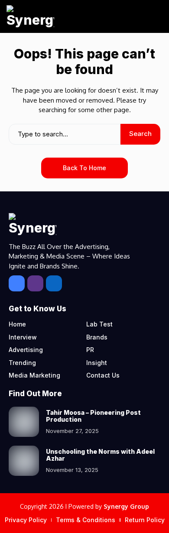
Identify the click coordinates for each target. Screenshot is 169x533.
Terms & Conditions (85, 519)
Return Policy (145, 519)
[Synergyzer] (30, 16)
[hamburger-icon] (152, 16)
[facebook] (17, 283)
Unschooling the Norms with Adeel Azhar (100, 455)
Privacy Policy (26, 519)
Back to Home (84, 167)
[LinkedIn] (54, 283)
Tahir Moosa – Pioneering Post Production (93, 416)
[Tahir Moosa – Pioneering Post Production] (24, 422)
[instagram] (35, 283)
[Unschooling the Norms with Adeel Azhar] (24, 461)
